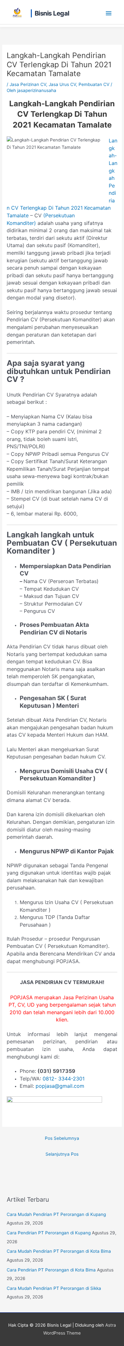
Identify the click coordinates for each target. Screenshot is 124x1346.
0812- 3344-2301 (64, 1078)
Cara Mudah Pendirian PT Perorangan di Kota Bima (59, 1251)
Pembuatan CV (94, 84)
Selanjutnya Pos (62, 1154)
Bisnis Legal (52, 13)
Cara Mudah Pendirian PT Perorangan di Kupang (56, 1214)
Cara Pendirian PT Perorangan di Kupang (49, 1232)
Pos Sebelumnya (62, 1138)
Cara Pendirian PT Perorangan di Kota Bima (51, 1269)
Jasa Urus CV (62, 84)
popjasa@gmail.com (60, 1086)
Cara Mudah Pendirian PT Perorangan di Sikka (54, 1288)
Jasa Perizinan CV (28, 84)
